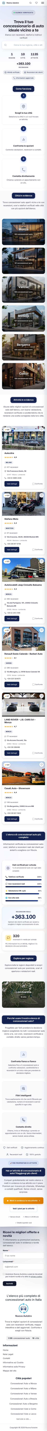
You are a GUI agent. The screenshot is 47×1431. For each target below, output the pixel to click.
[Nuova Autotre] (23, 1308)
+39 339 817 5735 (14, 544)
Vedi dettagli (12, 484)
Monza (8, 594)
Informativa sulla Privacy (14, 1366)
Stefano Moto (11, 519)
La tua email (8, 1262)
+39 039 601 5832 (14, 813)
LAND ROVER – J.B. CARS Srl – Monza (20, 721)
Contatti (6, 1358)
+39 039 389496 (13, 747)
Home (5, 1350)
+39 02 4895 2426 (14, 478)
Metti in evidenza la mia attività (23, 1200)
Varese (9, 663)
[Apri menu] (42, 2)
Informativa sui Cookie (13, 1362)
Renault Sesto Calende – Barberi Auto (23, 654)
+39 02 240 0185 (13, 613)
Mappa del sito (9, 1370)
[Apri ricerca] (30, 3)
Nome (6, 1250)
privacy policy (36, 1277)
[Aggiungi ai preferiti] (41, 429)
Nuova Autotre (23, 1316)
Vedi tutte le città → (23, 1419)
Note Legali (8, 1354)
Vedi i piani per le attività (23, 1208)
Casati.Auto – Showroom (17, 788)
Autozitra (9, 453)
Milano (9, 462)
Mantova (10, 528)
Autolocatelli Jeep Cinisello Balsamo (23, 585)
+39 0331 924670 (14, 679)
